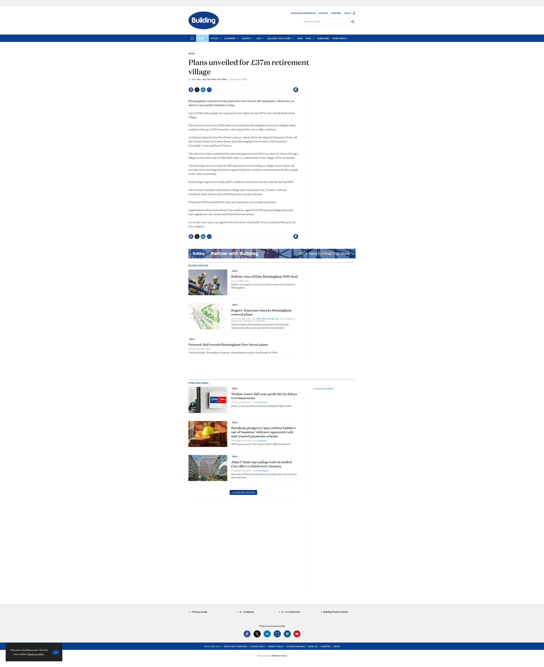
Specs (337, 646)
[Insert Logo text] (203, 28)
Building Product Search (335, 611)
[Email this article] (209, 89)
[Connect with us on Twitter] (257, 634)
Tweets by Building (323, 388)
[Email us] (277, 634)
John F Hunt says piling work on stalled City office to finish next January (261, 464)
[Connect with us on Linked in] (267, 634)
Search (352, 21)
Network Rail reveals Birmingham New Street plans (228, 344)
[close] (298, 83)
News (191, 53)
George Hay (273, 318)
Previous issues (199, 611)
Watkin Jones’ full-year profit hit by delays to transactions (264, 396)
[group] (339, 38)
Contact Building (296, 646)
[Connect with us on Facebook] (247, 634)
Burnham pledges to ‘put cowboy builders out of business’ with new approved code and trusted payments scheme (263, 432)
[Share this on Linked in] (203, 89)
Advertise (326, 646)
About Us (312, 646)
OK (55, 652)
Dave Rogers (263, 470)
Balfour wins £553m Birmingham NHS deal (264, 276)
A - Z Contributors (291, 611)
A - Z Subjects (247, 611)
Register (323, 13)
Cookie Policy (257, 646)
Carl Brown (262, 402)
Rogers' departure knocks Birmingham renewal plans (261, 312)
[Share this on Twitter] (197, 89)
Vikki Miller (196, 79)
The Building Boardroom (303, 13)
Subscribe (336, 13)
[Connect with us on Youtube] (297, 634)
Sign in (260, 83)
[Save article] (295, 89)
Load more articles (243, 492)
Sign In (347, 13)
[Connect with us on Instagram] (287, 634)
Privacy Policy (275, 646)
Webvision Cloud (279, 656)
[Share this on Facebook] (191, 89)
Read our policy (35, 654)
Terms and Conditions (235, 646)
